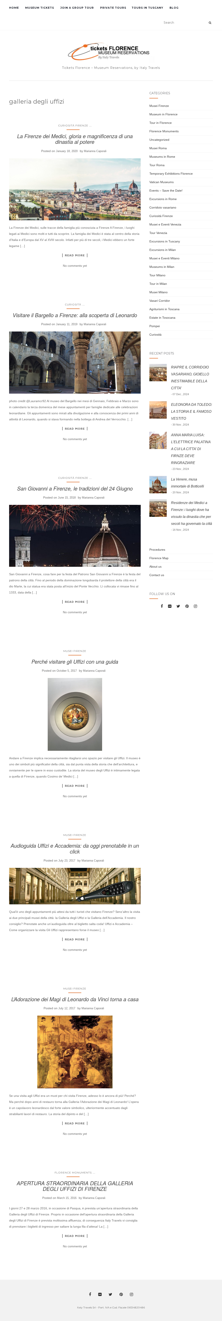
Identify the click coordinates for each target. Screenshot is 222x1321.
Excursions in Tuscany (164, 241)
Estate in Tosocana (162, 317)
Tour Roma (157, 165)
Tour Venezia (158, 233)
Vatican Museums (161, 182)
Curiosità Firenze (73, 125)
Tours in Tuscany (147, 7)
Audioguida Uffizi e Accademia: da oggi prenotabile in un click (75, 848)
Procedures (157, 549)
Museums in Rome (162, 156)
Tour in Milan (158, 283)
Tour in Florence (160, 122)
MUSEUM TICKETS (39, 7)
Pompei (154, 326)
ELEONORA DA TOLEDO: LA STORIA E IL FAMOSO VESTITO (191, 411)
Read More (75, 255)
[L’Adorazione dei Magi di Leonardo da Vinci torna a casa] (75, 1052)
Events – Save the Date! (166, 190)
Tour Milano (157, 275)
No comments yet (75, 265)
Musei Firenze (74, 651)
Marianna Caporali (95, 151)
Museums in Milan (161, 267)
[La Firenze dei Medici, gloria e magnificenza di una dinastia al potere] (75, 189)
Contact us (156, 575)
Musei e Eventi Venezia (165, 224)
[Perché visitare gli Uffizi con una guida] (75, 714)
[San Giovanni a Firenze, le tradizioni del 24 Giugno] (75, 536)
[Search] (210, 23)
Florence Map (158, 558)
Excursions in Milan (162, 250)
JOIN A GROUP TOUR (76, 7)
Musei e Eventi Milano (164, 258)
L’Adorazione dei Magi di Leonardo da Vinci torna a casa (75, 999)
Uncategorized (159, 139)
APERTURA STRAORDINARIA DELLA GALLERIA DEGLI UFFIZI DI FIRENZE (75, 1185)
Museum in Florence (163, 114)
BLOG (174, 7)
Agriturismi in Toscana (164, 309)
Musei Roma (158, 148)
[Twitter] (178, 606)
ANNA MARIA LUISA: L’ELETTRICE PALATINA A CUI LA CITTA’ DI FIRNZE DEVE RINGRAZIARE (191, 449)
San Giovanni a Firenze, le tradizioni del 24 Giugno (75, 488)
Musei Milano (158, 292)
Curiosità (73, 304)
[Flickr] (169, 606)
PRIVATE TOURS (112, 7)
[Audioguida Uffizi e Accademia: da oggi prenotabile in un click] (75, 886)
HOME (14, 7)
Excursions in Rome (163, 199)
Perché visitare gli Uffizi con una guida (74, 661)
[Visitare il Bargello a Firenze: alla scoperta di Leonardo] (75, 362)
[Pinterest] (187, 606)
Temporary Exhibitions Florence (171, 173)
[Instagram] (195, 606)
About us (155, 566)
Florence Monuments (73, 1172)
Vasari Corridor (159, 300)
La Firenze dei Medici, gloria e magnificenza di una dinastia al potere (75, 138)
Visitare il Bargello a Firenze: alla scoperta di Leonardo (75, 315)
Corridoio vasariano (162, 207)
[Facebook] (162, 606)
